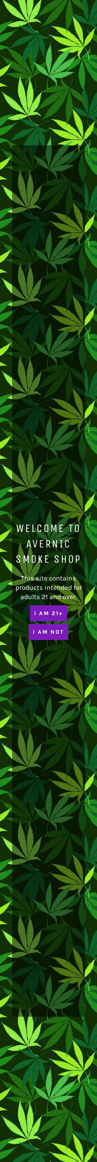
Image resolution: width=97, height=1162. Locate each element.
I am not (48, 632)
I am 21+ (48, 613)
